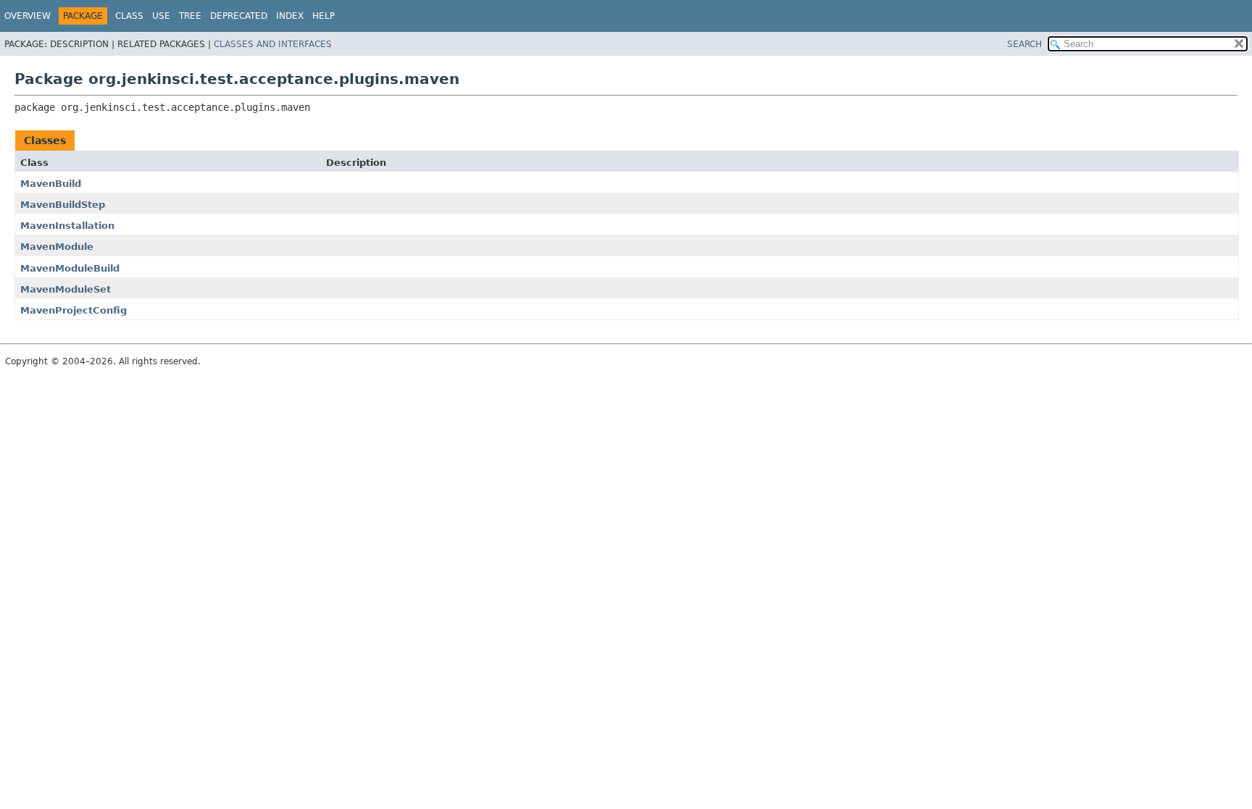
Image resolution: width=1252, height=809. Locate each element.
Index (290, 16)
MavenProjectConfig (73, 310)
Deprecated (238, 16)
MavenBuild (50, 183)
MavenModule (56, 246)
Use (161, 16)
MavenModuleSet (65, 289)
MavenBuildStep (62, 204)
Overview (27, 16)
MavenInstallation (67, 225)
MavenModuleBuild (70, 268)
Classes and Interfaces (273, 44)
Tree (190, 16)
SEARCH (1024, 44)
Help (323, 16)
